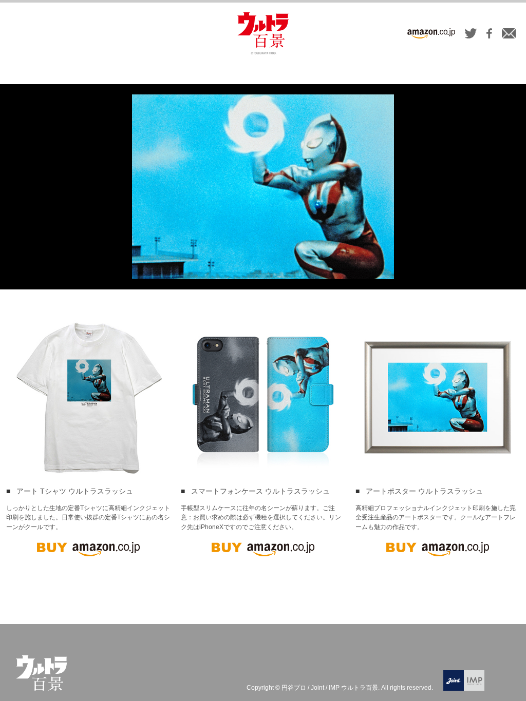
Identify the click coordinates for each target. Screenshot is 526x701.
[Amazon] (431, 34)
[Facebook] (489, 34)
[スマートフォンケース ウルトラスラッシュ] (263, 397)
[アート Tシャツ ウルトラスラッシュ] (88, 397)
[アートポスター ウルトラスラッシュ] (437, 397)
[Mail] (509, 34)
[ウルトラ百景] (263, 33)
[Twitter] (471, 34)
